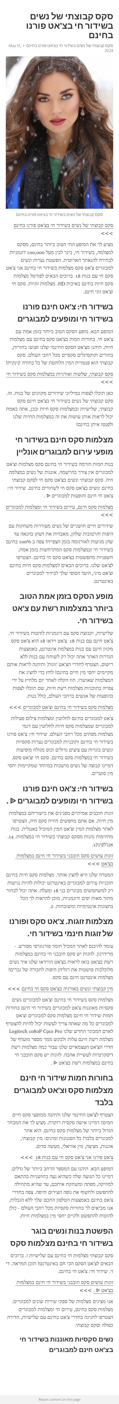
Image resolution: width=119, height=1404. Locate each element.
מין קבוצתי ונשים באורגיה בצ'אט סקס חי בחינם (67, 989)
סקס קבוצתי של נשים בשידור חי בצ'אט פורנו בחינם (69, 45)
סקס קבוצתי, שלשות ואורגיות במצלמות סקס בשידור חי (59, 374)
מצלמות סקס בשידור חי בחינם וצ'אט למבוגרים (68, 707)
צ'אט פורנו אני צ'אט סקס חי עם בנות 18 (73, 1157)
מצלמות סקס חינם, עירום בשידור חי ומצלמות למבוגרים (59, 507)
